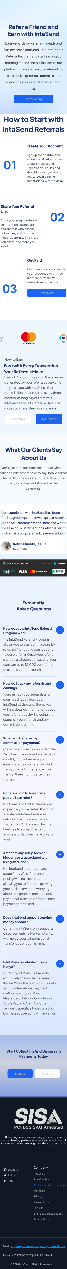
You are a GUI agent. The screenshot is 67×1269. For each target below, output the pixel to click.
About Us (39, 1173)
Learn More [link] (18, 419)
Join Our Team (42, 1179)
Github (11, 1181)
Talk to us (39, 1190)
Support (12, 1169)
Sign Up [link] (20, 1073)
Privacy (38, 1196)
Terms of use (41, 1202)
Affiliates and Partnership (49, 1185)
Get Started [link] (49, 419)
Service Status (42, 1219)
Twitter (11, 1175)
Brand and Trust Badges (48, 1213)
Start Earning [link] (33, 99)
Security (38, 1208)
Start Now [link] (47, 293)
